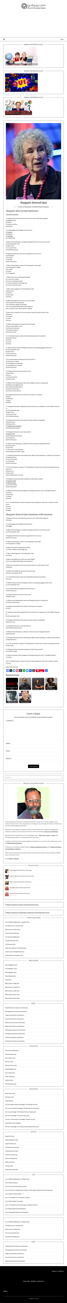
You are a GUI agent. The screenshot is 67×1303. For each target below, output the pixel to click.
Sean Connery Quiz (10, 1058)
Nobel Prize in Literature (14, 426)
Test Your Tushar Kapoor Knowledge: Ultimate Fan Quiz (20, 1119)
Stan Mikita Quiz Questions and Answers (20, 887)
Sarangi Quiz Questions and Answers (15, 1033)
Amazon (10, 858)
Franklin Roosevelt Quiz (11, 1151)
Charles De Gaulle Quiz (11, 1154)
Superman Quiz (9, 1080)
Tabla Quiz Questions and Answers (14, 1037)
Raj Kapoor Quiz (9, 1097)
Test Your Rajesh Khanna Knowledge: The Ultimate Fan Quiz (21, 1104)
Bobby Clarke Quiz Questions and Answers (21, 881)
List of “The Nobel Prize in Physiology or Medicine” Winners (21, 1205)
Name (8, 743)
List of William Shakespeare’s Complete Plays (17, 922)
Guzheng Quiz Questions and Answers (15, 1030)
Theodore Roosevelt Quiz (12, 1147)
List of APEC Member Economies (14, 1201)
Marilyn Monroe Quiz (11, 1065)
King (40, 835)
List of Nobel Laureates (11, 1182)
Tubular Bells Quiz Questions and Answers (16, 1007)
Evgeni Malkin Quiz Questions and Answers (21, 870)
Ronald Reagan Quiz (10, 1069)
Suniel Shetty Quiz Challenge (13, 1123)
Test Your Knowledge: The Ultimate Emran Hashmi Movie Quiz (22, 1126)
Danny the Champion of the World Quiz (15, 948)
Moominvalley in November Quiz (14, 955)
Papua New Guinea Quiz (11, 1169)
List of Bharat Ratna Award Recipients (15, 1208)
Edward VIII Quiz (9, 1136)
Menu (62, 39)
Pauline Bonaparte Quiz (11, 1140)
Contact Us (61, 1271)
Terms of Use (40, 1281)
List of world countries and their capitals (16, 1186)
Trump (53, 835)
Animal (10, 434)
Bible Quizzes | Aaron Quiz (12, 994)
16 (6, 394)
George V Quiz (9, 1166)
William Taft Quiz (9, 1162)
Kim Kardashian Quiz (10, 1084)
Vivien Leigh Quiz (10, 1076)
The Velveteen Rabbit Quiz (12, 937)
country (13, 230)
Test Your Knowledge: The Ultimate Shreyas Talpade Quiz (20, 1112)
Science (10, 220)
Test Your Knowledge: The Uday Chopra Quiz (17, 1115)
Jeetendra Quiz (9, 1101)
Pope (43, 835)
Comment (10, 720)
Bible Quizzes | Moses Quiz (12, 998)
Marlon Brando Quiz (10, 1054)
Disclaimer (33, 1281)
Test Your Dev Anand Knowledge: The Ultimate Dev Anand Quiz (22, 1108)
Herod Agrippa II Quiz (11, 968)
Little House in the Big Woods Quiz (14, 951)
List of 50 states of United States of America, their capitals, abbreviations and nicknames (29, 1190)
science (42, 347)
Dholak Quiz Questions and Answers (15, 1041)
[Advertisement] (33, 25)
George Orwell (12, 481)
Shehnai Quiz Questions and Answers (15, 1022)
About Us (54, 1271)
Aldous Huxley (12, 483)
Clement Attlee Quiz (10, 1143)
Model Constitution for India (38, 847)
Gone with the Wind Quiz (12, 1050)
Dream (47, 835)
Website (9, 758)
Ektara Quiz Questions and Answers (14, 1026)
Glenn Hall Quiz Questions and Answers (20, 893)
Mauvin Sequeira (44, 207)
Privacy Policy (26, 1281)
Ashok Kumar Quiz (10, 1093)
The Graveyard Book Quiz (12, 933)
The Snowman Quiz (10, 944)
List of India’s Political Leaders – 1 (14, 1194)
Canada (10, 232)
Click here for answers (12, 214)
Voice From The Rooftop (51, 831)
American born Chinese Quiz (12, 929)
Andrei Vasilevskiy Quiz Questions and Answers (22, 876)
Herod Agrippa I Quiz (11, 972)
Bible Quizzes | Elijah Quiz (12, 983)
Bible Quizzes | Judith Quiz (12, 991)
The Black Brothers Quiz (11, 940)
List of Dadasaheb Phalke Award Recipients (17, 1212)
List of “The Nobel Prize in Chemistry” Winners (17, 1197)
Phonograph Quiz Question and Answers (16, 1011)
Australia (10, 236)
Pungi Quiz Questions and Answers (14, 1015)
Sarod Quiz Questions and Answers (14, 1019)
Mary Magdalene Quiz (11, 965)
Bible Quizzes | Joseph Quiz (12, 987)
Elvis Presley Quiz (10, 1073)
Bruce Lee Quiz (9, 1061)
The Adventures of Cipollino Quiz (14, 925)
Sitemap (5, 1291)
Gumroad (16, 858)
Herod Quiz (8, 979)
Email (8, 751)
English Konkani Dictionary (14, 843)
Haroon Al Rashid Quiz (11, 1158)
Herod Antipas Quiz (10, 976)
